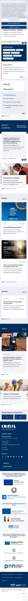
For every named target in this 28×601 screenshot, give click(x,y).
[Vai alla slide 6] (16, 158)
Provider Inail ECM (8, 55)
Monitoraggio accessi (18, 577)
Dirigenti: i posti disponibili (11, 394)
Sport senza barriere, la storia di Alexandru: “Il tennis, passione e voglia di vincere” (12, 358)
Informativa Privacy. (22, 17)
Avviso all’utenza (19, 574)
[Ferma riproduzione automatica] (25, 43)
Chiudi (21, 77)
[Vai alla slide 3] (8, 158)
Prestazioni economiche (12, 102)
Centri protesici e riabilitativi (11, 178)
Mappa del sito (4, 580)
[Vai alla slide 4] (10, 158)
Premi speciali (9, 98)
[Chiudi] (26, 1)
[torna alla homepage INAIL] (9, 427)
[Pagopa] (13, 585)
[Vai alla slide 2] (5, 158)
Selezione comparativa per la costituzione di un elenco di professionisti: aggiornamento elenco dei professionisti (12, 140)
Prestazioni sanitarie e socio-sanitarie (14, 106)
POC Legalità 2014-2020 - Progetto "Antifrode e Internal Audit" (14, 504)
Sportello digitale (5, 449)
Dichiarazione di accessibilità (7, 577)
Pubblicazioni (19, 50)
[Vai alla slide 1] (3, 158)
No (20, 417)
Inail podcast (6, 53)
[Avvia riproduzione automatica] (23, 43)
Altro (23, 113)
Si (7, 417)
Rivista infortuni (15, 53)
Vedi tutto (24, 329)
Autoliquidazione (10, 95)
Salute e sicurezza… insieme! (13, 30)
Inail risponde (4, 447)
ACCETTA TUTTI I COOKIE (14, 27)
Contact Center (5, 441)
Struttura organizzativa (9, 50)
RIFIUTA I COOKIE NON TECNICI (14, 23)
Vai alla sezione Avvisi (21, 125)
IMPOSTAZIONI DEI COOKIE (14, 19)
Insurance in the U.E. (8, 58)
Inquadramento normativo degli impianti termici (12, 302)
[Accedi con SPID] (21, 585)
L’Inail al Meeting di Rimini (12, 227)
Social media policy (22, 593)
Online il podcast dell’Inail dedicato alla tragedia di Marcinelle (13, 265)
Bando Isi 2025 (17, 55)
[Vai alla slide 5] (13, 158)
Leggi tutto (24, 198)
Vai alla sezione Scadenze (22, 127)
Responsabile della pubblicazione (8, 574)
